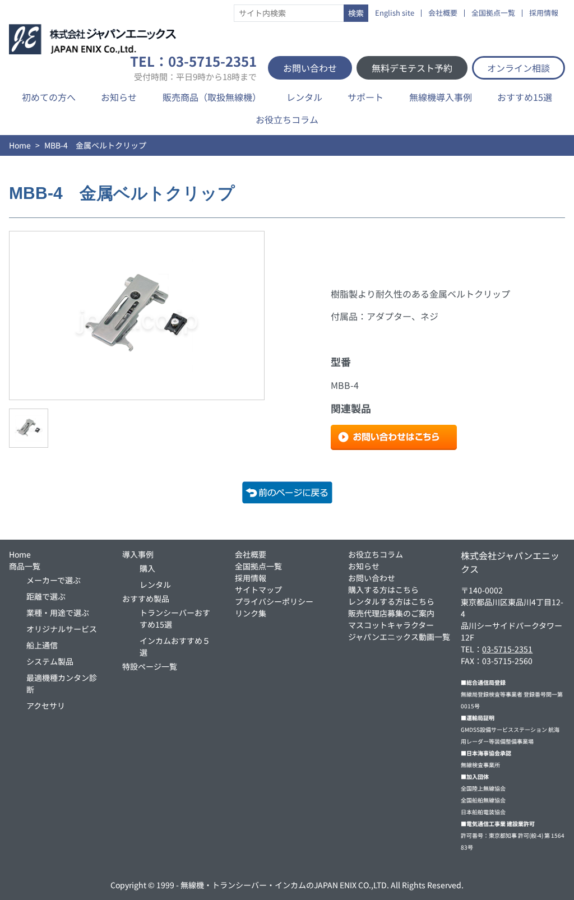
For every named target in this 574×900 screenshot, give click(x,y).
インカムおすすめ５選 (175, 646)
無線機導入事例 (440, 97)
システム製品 (49, 661)
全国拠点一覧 (493, 13)
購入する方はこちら (383, 589)
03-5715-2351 (507, 649)
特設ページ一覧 (149, 666)
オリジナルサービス (61, 628)
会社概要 (442, 13)
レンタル (304, 97)
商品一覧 (24, 566)
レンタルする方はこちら (391, 601)
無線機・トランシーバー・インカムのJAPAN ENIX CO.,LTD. (284, 884)
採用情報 (543, 13)
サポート (365, 97)
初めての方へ (49, 97)
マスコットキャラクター (391, 624)
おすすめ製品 (145, 598)
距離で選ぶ (46, 596)
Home (20, 145)
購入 (147, 568)
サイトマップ (258, 589)
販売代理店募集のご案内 (391, 613)
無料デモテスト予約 (412, 68)
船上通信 (42, 645)
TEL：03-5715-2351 (193, 67)
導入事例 (138, 554)
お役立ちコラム (287, 119)
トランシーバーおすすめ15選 (175, 618)
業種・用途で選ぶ (57, 612)
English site (394, 13)
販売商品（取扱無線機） (212, 97)
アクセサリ (45, 705)
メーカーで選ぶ (53, 580)
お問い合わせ (310, 68)
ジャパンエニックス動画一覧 (399, 636)
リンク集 (250, 613)
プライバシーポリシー (274, 601)
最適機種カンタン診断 (61, 683)
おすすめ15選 (524, 97)
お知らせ (119, 97)
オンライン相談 (518, 68)
